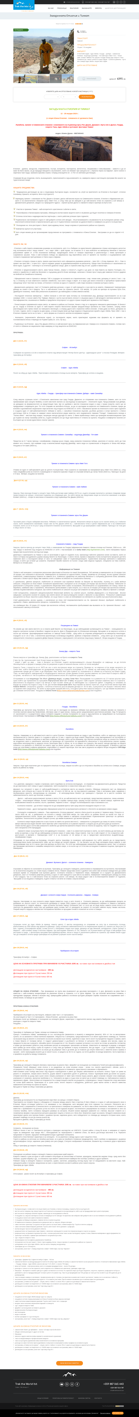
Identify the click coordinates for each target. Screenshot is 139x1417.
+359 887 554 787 (117, 1388)
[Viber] (117, 2)
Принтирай (91, 79)
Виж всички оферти (69, 1363)
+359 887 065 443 (113, 1384)
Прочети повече (105, 1413)
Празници (62, 8)
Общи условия (42, 1398)
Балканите (87, 8)
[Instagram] (121, 2)
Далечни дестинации (115, 8)
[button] (71, 51)
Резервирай (87, 97)
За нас (51, 8)
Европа (98, 8)
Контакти (98, 1398)
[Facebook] (124, 2)
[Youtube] (114, 2)
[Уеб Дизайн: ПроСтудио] (119, 1406)
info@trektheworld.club (73, 2)
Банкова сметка (84, 1398)
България (74, 8)
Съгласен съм (118, 1413)
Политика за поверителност (63, 1398)
